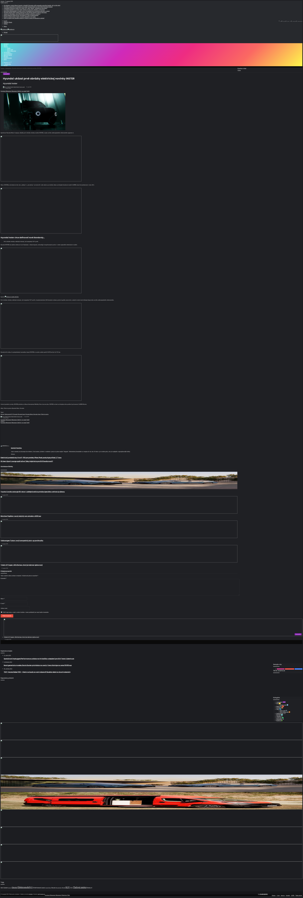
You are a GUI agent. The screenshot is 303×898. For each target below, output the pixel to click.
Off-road (63, 887)
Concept (5, 887)
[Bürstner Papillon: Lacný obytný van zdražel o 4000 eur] (151, 800)
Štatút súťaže (299, 895)
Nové (5, 45)
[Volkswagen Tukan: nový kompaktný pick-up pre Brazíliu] (151, 818)
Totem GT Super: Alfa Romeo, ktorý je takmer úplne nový (21, 637)
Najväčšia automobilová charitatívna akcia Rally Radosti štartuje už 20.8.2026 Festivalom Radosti (28, 7)
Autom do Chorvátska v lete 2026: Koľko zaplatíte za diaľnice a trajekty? (22, 14)
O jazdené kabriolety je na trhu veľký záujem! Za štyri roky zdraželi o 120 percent (24, 9)
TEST (71, 887)
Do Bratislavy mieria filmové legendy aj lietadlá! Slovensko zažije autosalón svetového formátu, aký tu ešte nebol (32, 5)
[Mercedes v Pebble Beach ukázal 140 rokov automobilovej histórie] (151, 870)
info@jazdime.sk (41, 894)
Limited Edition (48, 887)
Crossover (9, 887)
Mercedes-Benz (58, 887)
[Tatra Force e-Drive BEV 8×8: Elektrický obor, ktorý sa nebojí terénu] (151, 748)
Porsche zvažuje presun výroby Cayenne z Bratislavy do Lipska (20, 16)
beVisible (31, 894)
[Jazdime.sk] (7, 29)
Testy (6, 46)
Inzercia (283, 895)
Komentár (4, 578)
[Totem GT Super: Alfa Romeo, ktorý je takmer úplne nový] (151, 853)
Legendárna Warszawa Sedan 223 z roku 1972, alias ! (25, 8)
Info (5, 59)
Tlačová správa (79, 887)
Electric (2, 414)
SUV (67, 887)
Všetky (8, 48)
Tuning (89, 887)
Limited (43, 887)
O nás (278, 895)
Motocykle (8, 55)
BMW (2, 887)
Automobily (8, 53)
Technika (7, 52)
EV (31, 887)
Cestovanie (8, 58)
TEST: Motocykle (11, 51)
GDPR (292, 895)
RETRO (6, 56)
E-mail (3, 603)
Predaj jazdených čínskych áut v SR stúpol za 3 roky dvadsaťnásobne (21, 15)
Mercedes (53, 887)
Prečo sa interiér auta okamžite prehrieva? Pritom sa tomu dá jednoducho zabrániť (24, 18)
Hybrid (35, 887)
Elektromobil (24, 887)
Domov (6, 44)
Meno (2, 598)
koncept (39, 887)
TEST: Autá (10, 49)
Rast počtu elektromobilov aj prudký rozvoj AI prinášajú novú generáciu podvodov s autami (27, 11)
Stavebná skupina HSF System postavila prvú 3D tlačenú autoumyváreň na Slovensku (25, 12)
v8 (91, 887)
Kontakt (288, 895)
